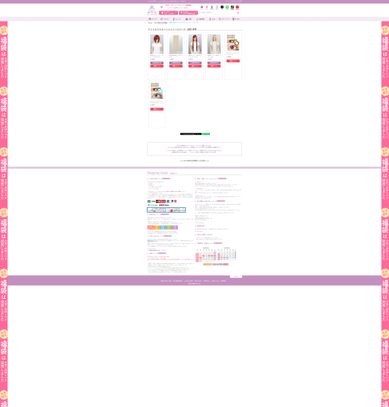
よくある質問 (239, 1)
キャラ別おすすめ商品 (160, 22)
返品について (215, 280)
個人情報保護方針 (178, 280)
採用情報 (223, 280)
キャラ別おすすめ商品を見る (188, 13)
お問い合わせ (198, 280)
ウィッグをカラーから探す (168, 13)
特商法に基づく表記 (166, 280)
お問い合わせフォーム (152, 240)
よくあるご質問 (188, 280)
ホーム (150, 22)
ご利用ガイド (206, 280)
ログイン (228, 1)
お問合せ (233, 1)
